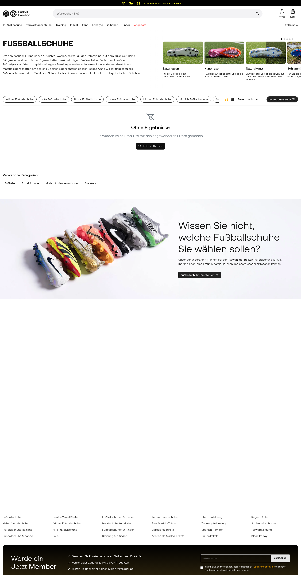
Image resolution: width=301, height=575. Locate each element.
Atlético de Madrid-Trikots (168, 535)
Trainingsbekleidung (214, 523)
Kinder (126, 24)
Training (61, 24)
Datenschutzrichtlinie (264, 567)
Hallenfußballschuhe (15, 523)
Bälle (55, 535)
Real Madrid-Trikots (164, 523)
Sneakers (90, 183)
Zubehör (112, 24)
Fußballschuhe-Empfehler (198, 274)
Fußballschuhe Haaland (18, 529)
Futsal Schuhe (30, 183)
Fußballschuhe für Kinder (118, 517)
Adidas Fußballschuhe (66, 523)
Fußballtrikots (210, 535)
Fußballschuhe (12, 24)
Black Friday (259, 535)
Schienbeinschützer (263, 523)
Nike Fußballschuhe (64, 529)
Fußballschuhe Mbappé (18, 535)
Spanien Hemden (212, 529)
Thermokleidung (212, 517)
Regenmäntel (259, 517)
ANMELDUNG (280, 558)
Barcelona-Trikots (163, 529)
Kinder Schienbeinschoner (61, 183)
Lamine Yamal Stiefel (65, 517)
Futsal (74, 24)
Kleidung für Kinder (114, 535)
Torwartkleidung (261, 529)
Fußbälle (10, 183)
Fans (85, 24)
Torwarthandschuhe (39, 24)
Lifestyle (97, 24)
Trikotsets (291, 24)
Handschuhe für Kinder (117, 523)
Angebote (140, 24)
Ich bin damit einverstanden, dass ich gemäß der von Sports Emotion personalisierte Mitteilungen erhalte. (245, 568)
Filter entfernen (153, 146)
